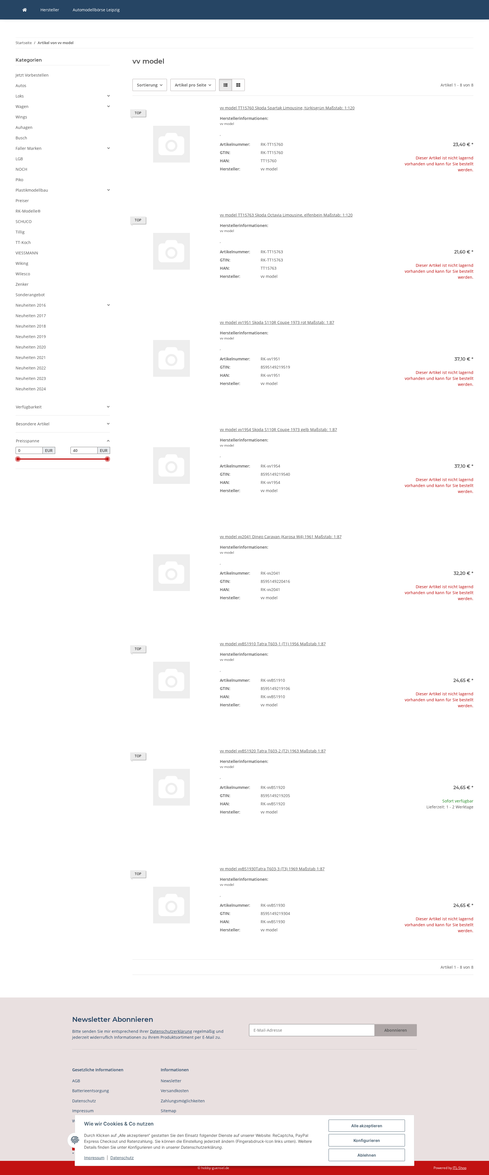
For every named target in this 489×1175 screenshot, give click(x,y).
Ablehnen (366, 1155)
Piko (19, 179)
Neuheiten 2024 (31, 388)
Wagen (22, 106)
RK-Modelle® (28, 211)
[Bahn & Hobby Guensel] (25, 10)
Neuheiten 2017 (31, 315)
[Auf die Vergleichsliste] (186, 114)
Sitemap (168, 1110)
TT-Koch (23, 242)
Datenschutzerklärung (171, 1031)
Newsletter (171, 1080)
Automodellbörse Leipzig (96, 9)
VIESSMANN (27, 253)
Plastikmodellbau (32, 190)
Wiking (22, 263)
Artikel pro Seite (190, 85)
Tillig (20, 232)
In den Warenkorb (434, 841)
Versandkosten (175, 1090)
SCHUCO (24, 221)
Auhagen (24, 127)
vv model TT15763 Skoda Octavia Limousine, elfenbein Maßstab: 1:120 (286, 215)
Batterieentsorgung (90, 1090)
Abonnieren (395, 1030)
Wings (21, 117)
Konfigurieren (366, 1140)
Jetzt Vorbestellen (32, 75)
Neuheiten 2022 (31, 368)
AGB (76, 1080)
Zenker (22, 284)
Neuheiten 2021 (31, 357)
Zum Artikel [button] (434, 188)
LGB (19, 158)
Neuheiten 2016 (31, 305)
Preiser (22, 200)
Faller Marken (29, 148)
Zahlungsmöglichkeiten (183, 1100)
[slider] (17, 459)
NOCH (21, 169)
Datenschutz (122, 1157)
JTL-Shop (459, 1167)
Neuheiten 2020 (31, 347)
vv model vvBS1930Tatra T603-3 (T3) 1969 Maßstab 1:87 (272, 868)
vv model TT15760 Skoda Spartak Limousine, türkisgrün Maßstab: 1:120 (287, 108)
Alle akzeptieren (366, 1125)
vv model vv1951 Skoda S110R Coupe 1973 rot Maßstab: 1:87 (277, 322)
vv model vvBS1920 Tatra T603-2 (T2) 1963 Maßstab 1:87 (273, 751)
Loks (20, 96)
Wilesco (23, 273)
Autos (21, 85)
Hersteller (49, 9)
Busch (21, 137)
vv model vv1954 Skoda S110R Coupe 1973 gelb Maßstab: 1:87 (278, 429)
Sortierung (147, 85)
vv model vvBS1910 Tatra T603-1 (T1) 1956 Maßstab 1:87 (273, 643)
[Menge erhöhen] (469, 825)
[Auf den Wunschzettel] (201, 114)
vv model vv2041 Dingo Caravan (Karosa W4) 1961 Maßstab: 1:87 (281, 536)
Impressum (94, 1157)
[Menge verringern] (399, 825)
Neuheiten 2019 (31, 336)
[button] (225, 85)
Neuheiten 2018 (31, 326)
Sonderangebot (30, 294)
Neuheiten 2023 (31, 378)
